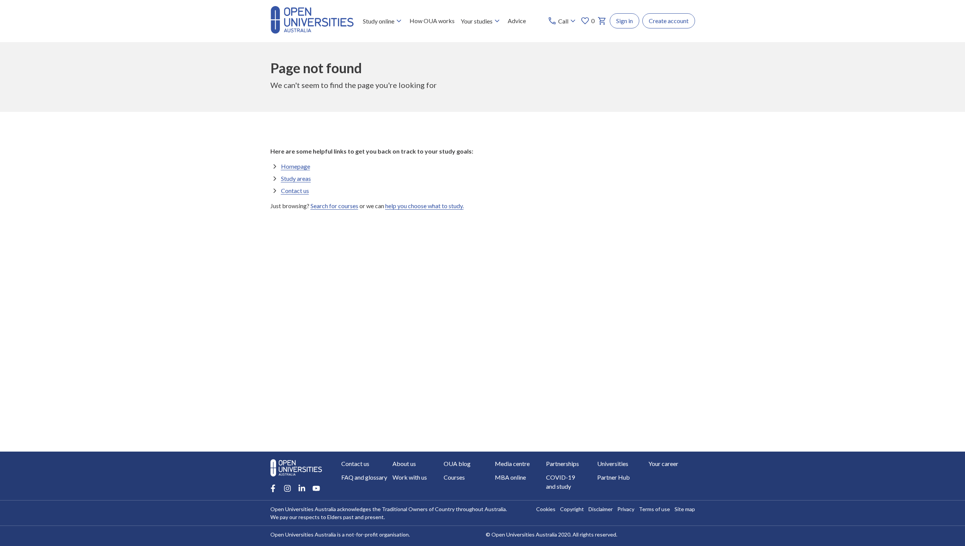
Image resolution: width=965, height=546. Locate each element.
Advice (517, 20)
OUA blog (457, 463)
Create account (669, 20)
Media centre (512, 463)
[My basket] (602, 20)
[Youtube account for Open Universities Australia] (316, 488)
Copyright (572, 509)
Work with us (409, 477)
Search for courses (334, 205)
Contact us (295, 190)
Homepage (295, 166)
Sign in (624, 20)
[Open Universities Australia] (312, 31)
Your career (663, 463)
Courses (454, 477)
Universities (612, 463)
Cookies (545, 509)
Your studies (477, 21)
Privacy (625, 509)
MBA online (510, 477)
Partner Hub (613, 477)
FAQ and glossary (364, 477)
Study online (378, 21)
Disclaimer (600, 509)
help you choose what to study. (424, 205)
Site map (685, 509)
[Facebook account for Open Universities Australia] (273, 488)
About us (404, 463)
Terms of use (654, 509)
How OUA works (432, 20)
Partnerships (562, 463)
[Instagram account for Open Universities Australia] (287, 488)
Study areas (296, 178)
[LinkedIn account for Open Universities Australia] (302, 488)
